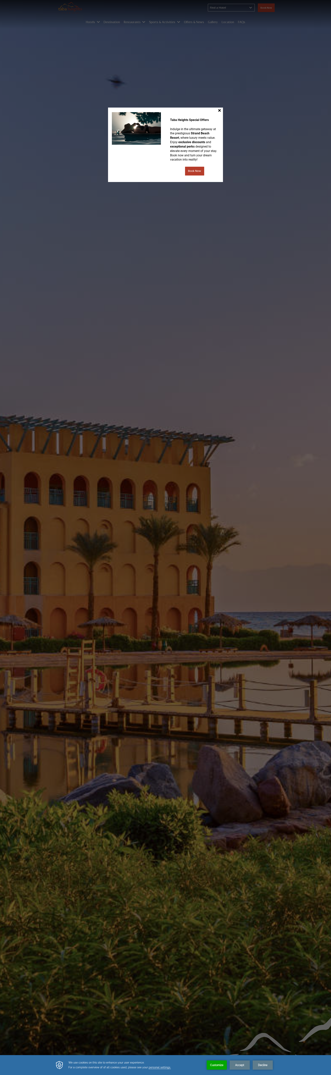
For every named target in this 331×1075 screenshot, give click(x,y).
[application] (165, 1065)
